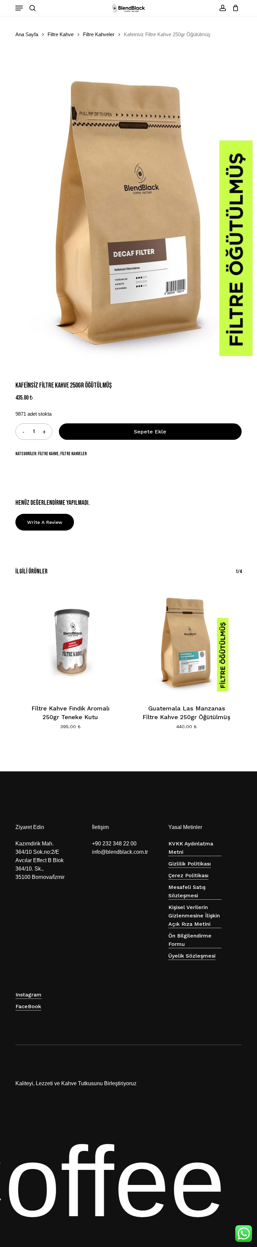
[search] (32, 8)
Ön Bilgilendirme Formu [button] (189, 939)
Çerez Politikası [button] (188, 875)
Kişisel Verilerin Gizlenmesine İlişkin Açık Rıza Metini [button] (194, 915)
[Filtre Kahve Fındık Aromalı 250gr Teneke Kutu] (70, 641)
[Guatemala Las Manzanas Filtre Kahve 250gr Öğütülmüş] (187, 641)
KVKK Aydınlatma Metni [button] (190, 847)
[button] (19, 8)
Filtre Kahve (61, 34)
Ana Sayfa (26, 34)
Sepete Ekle (150, 431)
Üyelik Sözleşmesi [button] (192, 956)
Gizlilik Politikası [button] (189, 863)
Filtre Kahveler (98, 34)
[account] (222, 8)
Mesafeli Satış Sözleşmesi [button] (186, 891)
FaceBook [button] (28, 1006)
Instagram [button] (28, 994)
